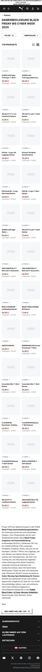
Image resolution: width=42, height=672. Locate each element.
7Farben (25, 418)
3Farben (5, 302)
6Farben (25, 187)
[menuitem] (4, 658)
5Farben (5, 341)
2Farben (5, 71)
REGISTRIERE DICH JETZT (21, 4)
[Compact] (33, 44)
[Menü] (4, 8)
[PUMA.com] (21, 8)
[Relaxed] (38, 44)
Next (4, 604)
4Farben (5, 264)
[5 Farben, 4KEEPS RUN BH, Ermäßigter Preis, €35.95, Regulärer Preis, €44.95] (11, 335)
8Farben (25, 109)
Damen (7, 15)
